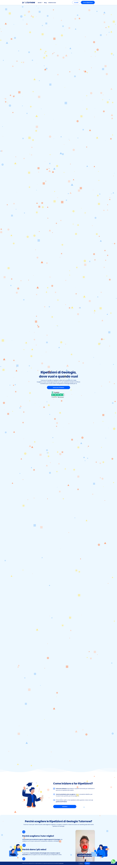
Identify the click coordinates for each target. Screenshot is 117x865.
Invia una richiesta (58, 387)
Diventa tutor (52, 2)
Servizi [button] (40, 2)
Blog (45, 2)
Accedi (76, 2)
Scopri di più (61, 863)
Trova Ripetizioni (88, 2)
